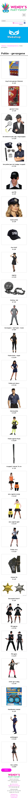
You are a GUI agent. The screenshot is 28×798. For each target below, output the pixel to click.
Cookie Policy (14, 797)
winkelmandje (18, 23)
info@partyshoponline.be (14, 785)
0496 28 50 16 (15, 784)
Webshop (3, 45)
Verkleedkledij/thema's (12, 45)
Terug (6, 770)
